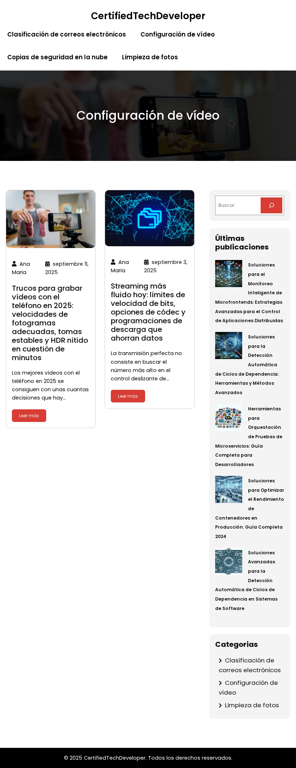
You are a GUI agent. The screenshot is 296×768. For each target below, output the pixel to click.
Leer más (29, 416)
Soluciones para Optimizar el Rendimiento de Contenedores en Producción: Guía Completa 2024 (249, 508)
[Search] (271, 205)
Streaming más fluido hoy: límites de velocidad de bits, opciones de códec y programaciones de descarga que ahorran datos (148, 312)
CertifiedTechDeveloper (148, 15)
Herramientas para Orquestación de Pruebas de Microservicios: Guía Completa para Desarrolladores (248, 437)
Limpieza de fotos (252, 705)
